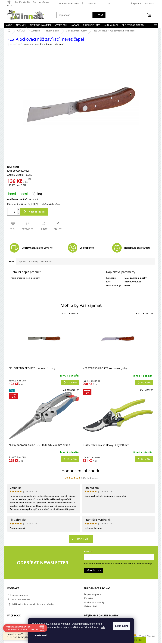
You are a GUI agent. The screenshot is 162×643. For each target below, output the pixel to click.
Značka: (23, 174)
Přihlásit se (93, 570)
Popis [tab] (10, 261)
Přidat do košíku (35, 211)
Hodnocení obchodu (80, 470)
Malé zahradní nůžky (134, 278)
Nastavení (39, 635)
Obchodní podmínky (93, 602)
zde (102, 627)
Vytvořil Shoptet (146, 636)
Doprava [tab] (20, 261)
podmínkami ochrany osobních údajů (132, 563)
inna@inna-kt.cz (19, 595)
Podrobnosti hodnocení (50, 44)
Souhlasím (120, 625)
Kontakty (89, 3)
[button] (43, 378)
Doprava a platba (68, 3)
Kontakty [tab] (32, 261)
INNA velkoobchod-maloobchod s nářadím (32, 604)
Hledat (98, 15)
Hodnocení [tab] (45, 261)
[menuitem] (8, 25)
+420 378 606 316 (20, 599)
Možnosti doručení (50, 204)
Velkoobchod (89, 606)
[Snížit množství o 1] (17, 213)
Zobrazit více (80, 539)
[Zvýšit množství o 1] (17, 210)
